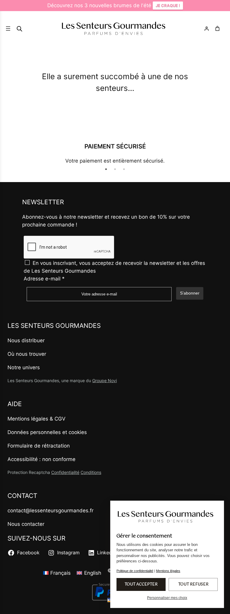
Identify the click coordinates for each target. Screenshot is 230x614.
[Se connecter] (206, 31)
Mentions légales (27, 419)
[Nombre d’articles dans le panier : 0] (218, 28)
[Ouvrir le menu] (8, 28)
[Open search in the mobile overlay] (19, 28)
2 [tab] (115, 169)
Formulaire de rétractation (38, 446)
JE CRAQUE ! (168, 5)
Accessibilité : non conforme (41, 459)
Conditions (91, 472)
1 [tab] (106, 169)
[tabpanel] (115, 153)
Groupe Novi (104, 380)
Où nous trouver (26, 354)
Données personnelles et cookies (47, 432)
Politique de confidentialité (134, 571)
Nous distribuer (26, 340)
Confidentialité (65, 472)
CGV (60, 419)
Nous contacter (25, 524)
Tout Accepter (141, 584)
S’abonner (189, 293)
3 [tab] (124, 169)
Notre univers (23, 367)
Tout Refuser (193, 584)
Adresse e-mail (44, 279)
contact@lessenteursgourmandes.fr (50, 511)
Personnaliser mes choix (167, 598)
